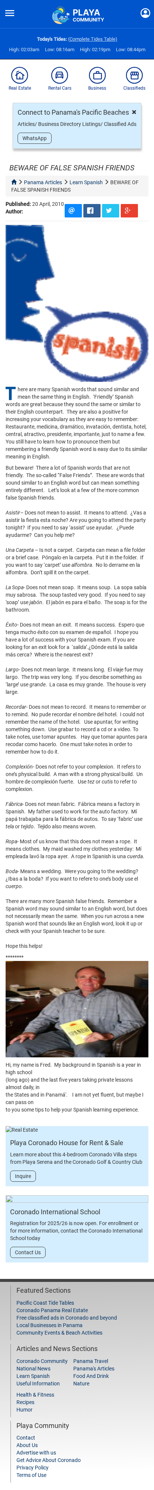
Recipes (25, 1402)
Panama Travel (90, 1361)
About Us (27, 1445)
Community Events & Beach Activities (59, 1333)
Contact (25, 1438)
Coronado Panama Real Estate (52, 1310)
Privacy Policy (32, 1468)
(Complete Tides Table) (92, 39)
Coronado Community (42, 1361)
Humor (24, 1410)
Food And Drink (91, 1376)
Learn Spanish (33, 1376)
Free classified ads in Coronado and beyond (66, 1318)
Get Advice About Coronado (48, 1460)
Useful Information (38, 1384)
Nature (81, 1384)
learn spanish (86, 182)
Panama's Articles (93, 1369)
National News (33, 1369)
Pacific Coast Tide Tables (45, 1303)
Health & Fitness (35, 1395)
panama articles (43, 182)
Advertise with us (36, 1453)
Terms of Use (31, 1475)
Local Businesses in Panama (49, 1325)
